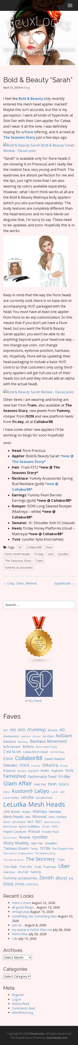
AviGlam (64, 736)
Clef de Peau (57, 752)
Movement (18, 822)
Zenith (46, 877)
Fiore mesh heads (17, 554)
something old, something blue (34, 916)
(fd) (13, 729)
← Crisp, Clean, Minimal (19, 583)
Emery (64, 765)
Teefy (34, 849)
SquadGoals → (64, 583)
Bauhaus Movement (48, 741)
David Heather (54, 759)
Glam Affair (17, 783)
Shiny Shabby (16, 843)
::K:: (20, 547)
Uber (64, 865)
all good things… (24, 907)
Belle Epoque (12, 747)
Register (18, 995)
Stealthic (51, 843)
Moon (6, 822)
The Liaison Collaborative (18, 853)
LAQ (62, 791)
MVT (30, 822)
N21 (39, 821)
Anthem (26, 736)
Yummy (35, 872)
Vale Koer (9, 872)
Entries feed (20, 1004)
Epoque (21, 770)
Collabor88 (34, 547)
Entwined (9, 771)
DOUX (24, 765)
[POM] (19, 884)
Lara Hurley (11, 798)
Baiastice (9, 741)
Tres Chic (25, 866)
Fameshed (14, 776)
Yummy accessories (19, 567)
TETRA (45, 848)
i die (15, 938)
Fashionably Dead (42, 776)
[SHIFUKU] (32, 884)
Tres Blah (10, 866)
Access (52, 730)
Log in (16, 999)
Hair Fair (40, 784)
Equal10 (33, 771)
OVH (55, 826)
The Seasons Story (19, 137)
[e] (71, 878)
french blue (20, 934)
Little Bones (11, 812)
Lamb (54, 791)
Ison (51, 554)
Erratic (45, 771)
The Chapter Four (63, 849)
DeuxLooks (37, 1033)
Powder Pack (50, 832)
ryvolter (63, 554)
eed (38, 701)
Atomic (36, 736)
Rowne (24, 837)
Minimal (39, 816)
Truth (37, 867)
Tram (39, 561)
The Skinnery (40, 859)
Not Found (10, 826)
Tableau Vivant (15, 848)
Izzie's (63, 784)
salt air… (18, 925)
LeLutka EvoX (44, 798)
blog (26, 87)
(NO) (21, 729)
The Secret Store (13, 859)
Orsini (46, 826)
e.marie (35, 765)
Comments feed (23, 1008)
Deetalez (10, 765)
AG (62, 729)
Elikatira (50, 765)
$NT (5, 730)
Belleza (28, 746)
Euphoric (57, 771)
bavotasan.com (57, 1038)
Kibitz (6, 791)
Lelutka (27, 797)
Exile (69, 770)
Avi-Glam (48, 736)
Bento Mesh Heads (46, 746)
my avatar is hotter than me (32, 930)
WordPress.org (22, 1012)
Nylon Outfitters (29, 826)
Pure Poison (10, 837)
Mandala (55, 812)
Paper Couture (14, 831)
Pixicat (34, 831)
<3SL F (31, 701)
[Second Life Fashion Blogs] (39, 640)
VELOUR (22, 872)
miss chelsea (58, 817)
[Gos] (8, 884)
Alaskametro (11, 736)
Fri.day (38, 554)
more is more (21, 903)
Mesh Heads (13, 816)
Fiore (28, 132)
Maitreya (40, 811)
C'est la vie (12, 751)
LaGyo (41, 790)
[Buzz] (61, 877)
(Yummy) (36, 729)
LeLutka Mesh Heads (34, 804)
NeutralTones (52, 822)
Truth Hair (49, 867)
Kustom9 (22, 791)
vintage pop (20, 912)
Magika (26, 812)
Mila (28, 817)
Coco (8, 758)
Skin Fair (37, 843)
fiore (49, 547)
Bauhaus (23, 741)
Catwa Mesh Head (35, 752)
